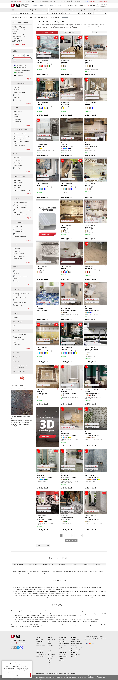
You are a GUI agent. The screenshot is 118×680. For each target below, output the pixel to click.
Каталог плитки (39, 639)
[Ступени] (47, 220)
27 (78, 535)
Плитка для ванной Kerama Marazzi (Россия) (68, 433)
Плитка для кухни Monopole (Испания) (67, 144)
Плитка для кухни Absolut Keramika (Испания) (91, 350)
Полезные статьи (75, 641)
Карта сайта (74, 645)
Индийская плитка (40, 656)
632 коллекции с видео (47, 1)
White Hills (15, 42)
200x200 (17, 163)
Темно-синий (21, 65)
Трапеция (17, 271)
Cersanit (14, 33)
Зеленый (19, 72)
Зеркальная (18, 229)
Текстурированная (20, 205)
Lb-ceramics (50, 656)
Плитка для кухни (40, 651)
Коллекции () (47, 32)
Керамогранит (39, 647)
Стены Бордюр (19, 145)
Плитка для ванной (40, 645)
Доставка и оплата (57, 10)
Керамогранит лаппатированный (20, 213)
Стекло (17, 300)
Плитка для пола (40, 649)
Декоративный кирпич (21, 134)
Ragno (49, 666)
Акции (44, 10)
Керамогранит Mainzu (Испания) (67, 517)
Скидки (61, 647)
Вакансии (61, 660)
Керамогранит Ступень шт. (22, 142)
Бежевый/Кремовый (23, 70)
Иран (16, 114)
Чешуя (16, 278)
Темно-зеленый (21, 67)
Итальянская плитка (41, 654)
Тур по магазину (77, 1)
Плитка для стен (40, 652)
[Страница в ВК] (15, 647)
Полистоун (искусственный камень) (21, 294)
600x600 (17, 158)
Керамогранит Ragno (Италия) (65, 62)
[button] (57, 60)
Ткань (16, 342)
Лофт (17, 251)
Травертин (18, 305)
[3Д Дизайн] (47, 427)
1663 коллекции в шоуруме (63, 1)
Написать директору (76, 647)
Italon (49, 641)
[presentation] (13, 65)
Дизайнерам (85, 10)
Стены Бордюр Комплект (22, 139)
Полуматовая (18, 226)
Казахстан (18, 111)
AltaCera (50, 649)
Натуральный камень (21, 302)
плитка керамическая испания (20, 416)
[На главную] (20, 636)
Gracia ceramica (17, 35)
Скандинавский (19, 256)
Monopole (15, 26)
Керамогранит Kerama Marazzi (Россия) (68, 308)
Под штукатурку (19, 339)
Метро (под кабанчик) (21, 276)
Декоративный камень (21, 136)
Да (16, 317)
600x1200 (18, 165)
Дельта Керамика (17, 36)
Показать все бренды (18, 44)
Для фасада (18, 185)
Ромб (16, 273)
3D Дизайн (33, 10)
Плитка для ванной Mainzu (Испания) (42, 308)
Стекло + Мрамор (20, 297)
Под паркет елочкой (20, 334)
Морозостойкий (19, 207)
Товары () (69, 32)
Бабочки (17, 344)
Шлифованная (19, 231)
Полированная (19, 234)
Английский (18, 259)
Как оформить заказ (76, 643)
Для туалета (18, 182)
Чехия (16, 116)
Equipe (49, 668)
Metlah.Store (16, 40)
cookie (14, 663)
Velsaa (49, 660)
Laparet (49, 643)
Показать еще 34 (71, 540)
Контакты (72, 10)
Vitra (49, 662)
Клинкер (17, 187)
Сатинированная (20, 236)
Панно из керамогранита (22, 210)
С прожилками (19, 337)
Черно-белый (21, 75)
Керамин (17, 97)
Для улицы (18, 180)
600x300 (17, 168)
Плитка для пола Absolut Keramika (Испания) (42, 392)
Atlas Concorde (51, 654)
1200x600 (18, 160)
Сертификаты (62, 641)
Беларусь (17, 121)
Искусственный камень (21, 202)
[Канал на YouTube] (12, 647)
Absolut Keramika (17, 28)
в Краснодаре (71, 673)
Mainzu (14, 31)
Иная (16, 281)
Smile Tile (15, 38)
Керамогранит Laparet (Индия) (65, 104)
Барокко (17, 248)
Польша (17, 119)
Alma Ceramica (51, 651)
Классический (19, 254)
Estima (49, 652)
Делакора (50, 645)
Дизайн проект (75, 639)
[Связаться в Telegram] (86, 1)
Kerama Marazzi (17, 29)
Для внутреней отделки (22, 190)
